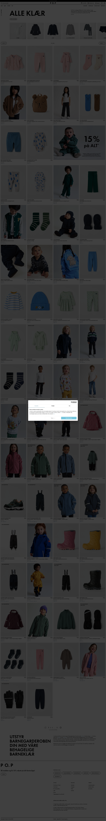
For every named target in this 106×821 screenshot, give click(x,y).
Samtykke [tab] (36, 405)
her (61, 412)
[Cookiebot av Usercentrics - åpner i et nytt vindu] (72, 402)
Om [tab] (69, 405)
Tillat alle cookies (68, 418)
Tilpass (52, 418)
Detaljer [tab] (53, 405)
